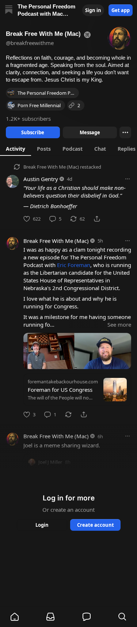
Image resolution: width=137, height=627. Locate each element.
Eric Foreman (73, 265)
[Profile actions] (125, 132)
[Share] (97, 219)
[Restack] (68, 414)
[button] (14, 617)
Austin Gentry (40, 179)
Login (42, 525)
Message (89, 132)
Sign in (93, 10)
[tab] (15, 148)
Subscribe (32, 132)
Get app (120, 10)
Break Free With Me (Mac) (51, 167)
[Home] (8, 10)
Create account (95, 525)
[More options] (127, 179)
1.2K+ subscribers (28, 118)
